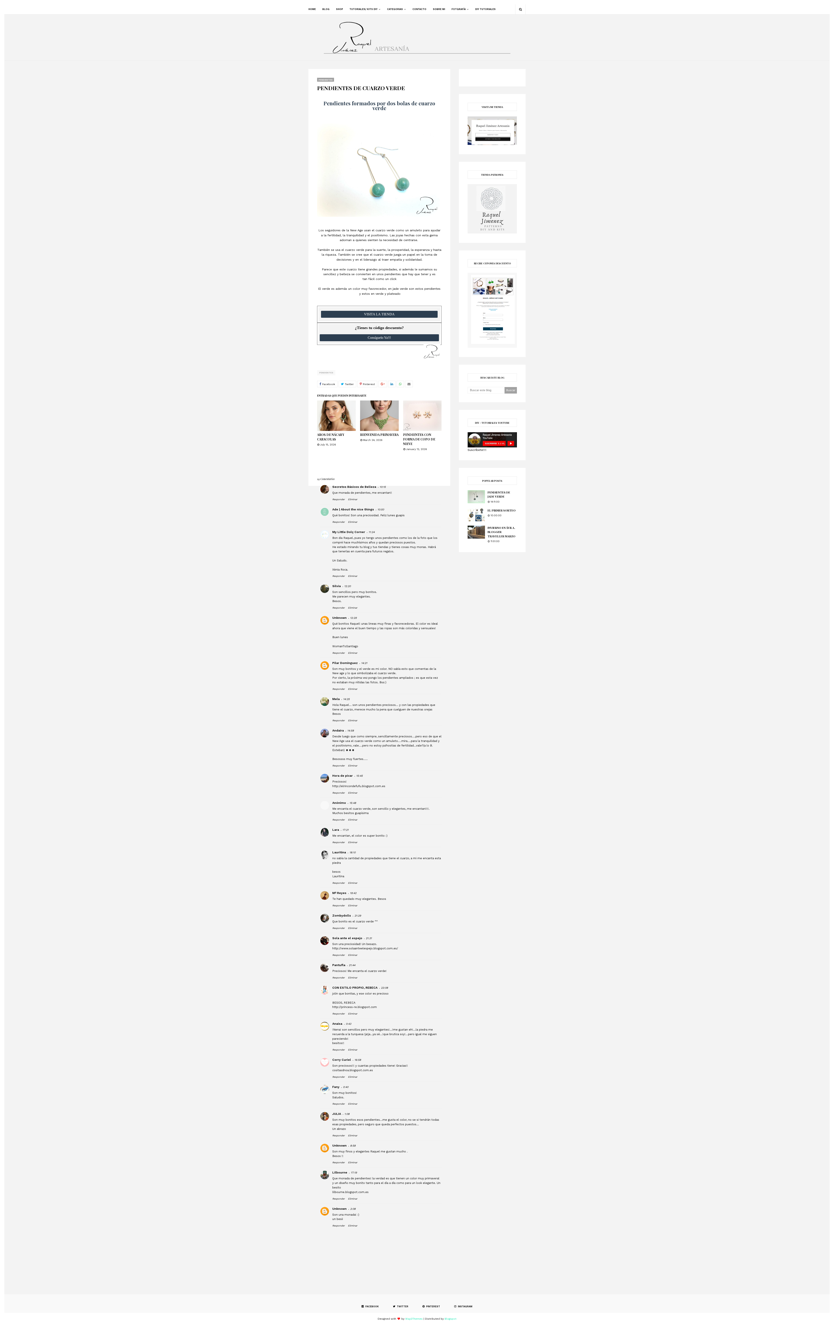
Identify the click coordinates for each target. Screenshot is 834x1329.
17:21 (346, 829)
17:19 (354, 1172)
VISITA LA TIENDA (379, 314)
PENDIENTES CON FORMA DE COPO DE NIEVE (419, 439)
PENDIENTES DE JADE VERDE (499, 494)
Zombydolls (341, 915)
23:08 (384, 987)
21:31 (369, 938)
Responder (338, 499)
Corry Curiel (341, 1059)
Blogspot (450, 1318)
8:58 (353, 1145)
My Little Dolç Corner (348, 532)
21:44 (352, 965)
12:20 (347, 586)
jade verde (400, 288)
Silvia (336, 586)
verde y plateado (388, 293)
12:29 (353, 617)
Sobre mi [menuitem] (439, 9)
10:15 (383, 486)
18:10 (352, 852)
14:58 (350, 730)
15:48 (352, 802)
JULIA (336, 1113)
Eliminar (352, 499)
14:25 (346, 699)
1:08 (346, 1113)
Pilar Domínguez (345, 663)
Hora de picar (342, 775)
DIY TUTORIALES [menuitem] (485, 9)
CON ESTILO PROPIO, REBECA (354, 987)
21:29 (357, 915)
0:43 (348, 1023)
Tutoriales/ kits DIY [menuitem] (363, 9)
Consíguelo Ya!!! (379, 337)
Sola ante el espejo (347, 938)
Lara (335, 829)
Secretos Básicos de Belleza (354, 486)
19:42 (353, 893)
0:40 (345, 1087)
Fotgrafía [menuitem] (459, 9)
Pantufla (338, 965)
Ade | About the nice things (353, 509)
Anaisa (337, 1023)
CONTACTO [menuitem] (419, 9)
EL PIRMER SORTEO (502, 510)
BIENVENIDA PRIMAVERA (379, 435)
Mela (336, 699)
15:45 (359, 775)
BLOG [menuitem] (325, 9)
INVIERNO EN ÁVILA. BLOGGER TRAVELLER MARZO (501, 532)
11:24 (372, 532)
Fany (335, 1087)
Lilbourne (339, 1172)
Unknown (339, 617)
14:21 (364, 663)
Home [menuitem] (312, 9)
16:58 (357, 1059)
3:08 (353, 1208)
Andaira (338, 730)
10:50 (380, 509)
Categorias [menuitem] (395, 9)
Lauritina (339, 852)
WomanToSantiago (345, 646)
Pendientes (326, 372)
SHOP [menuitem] (339, 9)
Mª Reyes (339, 893)
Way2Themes (414, 1318)
